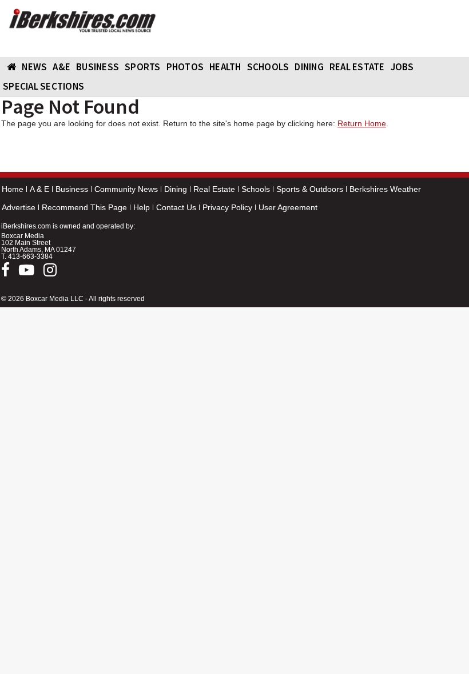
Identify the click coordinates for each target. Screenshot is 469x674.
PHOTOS (185, 67)
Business (71, 189)
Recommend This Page (84, 207)
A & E (39, 189)
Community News (126, 189)
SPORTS (143, 67)
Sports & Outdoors (309, 189)
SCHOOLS (268, 67)
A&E (61, 67)
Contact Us (176, 207)
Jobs (402, 67)
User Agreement (288, 207)
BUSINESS (97, 67)
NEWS (34, 67)
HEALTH (225, 67)
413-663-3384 (30, 256)
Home (12, 189)
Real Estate (214, 189)
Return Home (361, 123)
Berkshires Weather (385, 189)
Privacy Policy (227, 207)
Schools (255, 189)
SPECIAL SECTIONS (43, 86)
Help (141, 207)
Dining (175, 189)
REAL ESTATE (357, 67)
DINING (309, 67)
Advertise (18, 207)
